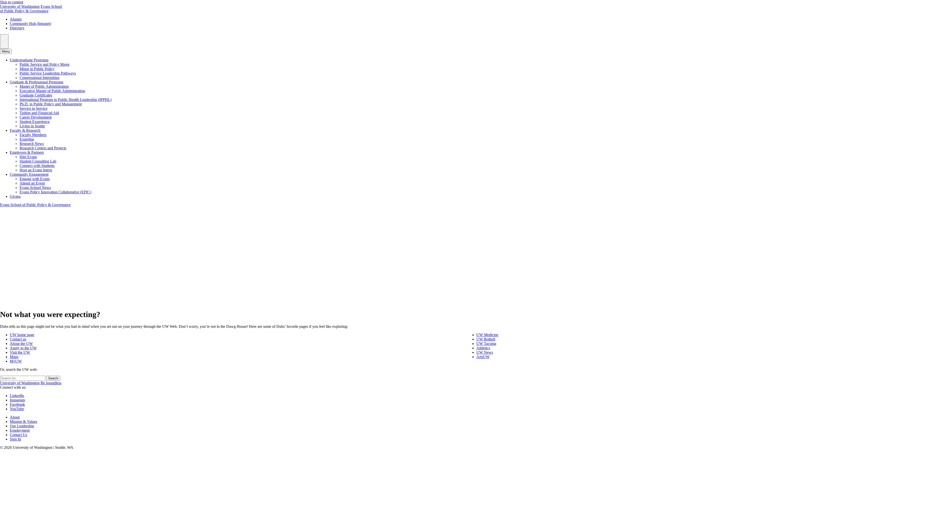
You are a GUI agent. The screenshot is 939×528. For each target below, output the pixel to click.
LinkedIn (17, 396)
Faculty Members (33, 135)
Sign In (15, 439)
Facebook (17, 404)
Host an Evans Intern (36, 170)
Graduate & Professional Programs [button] (36, 82)
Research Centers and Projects (43, 148)
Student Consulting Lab (38, 161)
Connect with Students (37, 166)
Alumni (16, 19)
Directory (17, 28)
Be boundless (51, 383)
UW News (484, 352)
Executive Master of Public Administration (52, 91)
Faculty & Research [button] (25, 130)
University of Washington (20, 6)
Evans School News (35, 188)
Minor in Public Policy (37, 69)
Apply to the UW (23, 348)
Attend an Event (32, 183)
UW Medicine (487, 335)
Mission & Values (23, 421)
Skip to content (11, 2)
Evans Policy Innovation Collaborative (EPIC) (55, 192)
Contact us (18, 339)
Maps (14, 357)
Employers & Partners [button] (27, 152)
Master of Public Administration (44, 86)
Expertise (27, 139)
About (15, 417)
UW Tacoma (486, 343)
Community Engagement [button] (29, 174)
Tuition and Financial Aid (39, 113)
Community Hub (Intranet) (30, 24)
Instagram (17, 400)
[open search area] (4, 41)
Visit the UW (20, 352)
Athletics (483, 348)
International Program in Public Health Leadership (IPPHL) (66, 100)
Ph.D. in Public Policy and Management (51, 104)
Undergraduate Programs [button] (29, 60)
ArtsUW (483, 357)
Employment (20, 430)
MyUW (16, 361)
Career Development (36, 117)
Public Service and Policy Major (44, 64)
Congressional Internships (39, 78)
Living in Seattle (32, 126)
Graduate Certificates (36, 95)
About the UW (21, 343)
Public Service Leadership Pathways (48, 73)
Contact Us (18, 435)
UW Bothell (485, 339)
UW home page (22, 335)
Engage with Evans (35, 179)
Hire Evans (28, 157)
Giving (15, 196)
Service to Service (33, 108)
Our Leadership (22, 426)
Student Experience (35, 122)
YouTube (17, 409)
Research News (32, 144)
